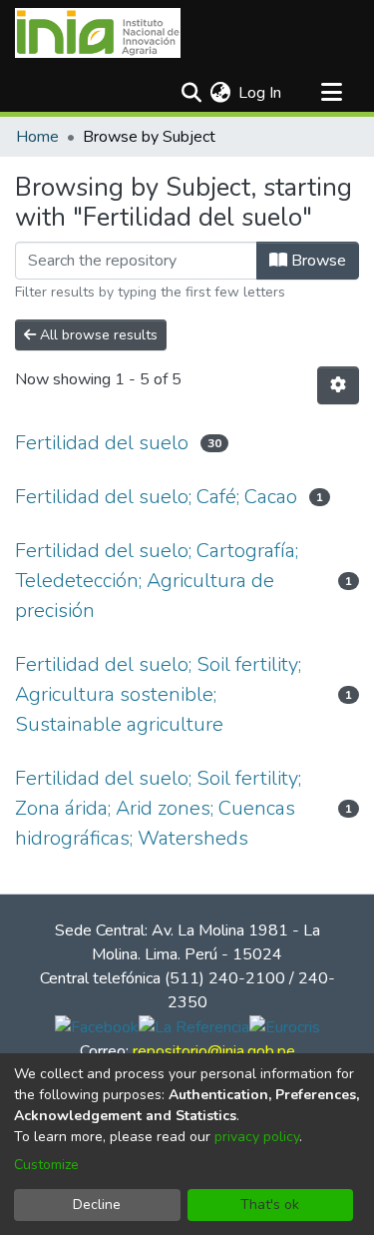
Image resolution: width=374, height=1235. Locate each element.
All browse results (97, 334)
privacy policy (256, 1136)
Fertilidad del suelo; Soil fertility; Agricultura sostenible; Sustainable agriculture (158, 694)
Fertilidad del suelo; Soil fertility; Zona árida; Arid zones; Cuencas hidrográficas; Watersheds (158, 808)
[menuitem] (219, 93)
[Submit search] (191, 93)
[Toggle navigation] (331, 93)
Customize (46, 1164)
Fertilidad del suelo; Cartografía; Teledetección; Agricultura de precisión (156, 580)
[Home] (98, 33)
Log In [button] (260, 93)
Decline (97, 1204)
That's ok (269, 1204)
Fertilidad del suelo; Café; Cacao (156, 496)
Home (37, 137)
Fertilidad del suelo (101, 442)
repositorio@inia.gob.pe (214, 1051)
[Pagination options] (338, 385)
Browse (316, 261)
